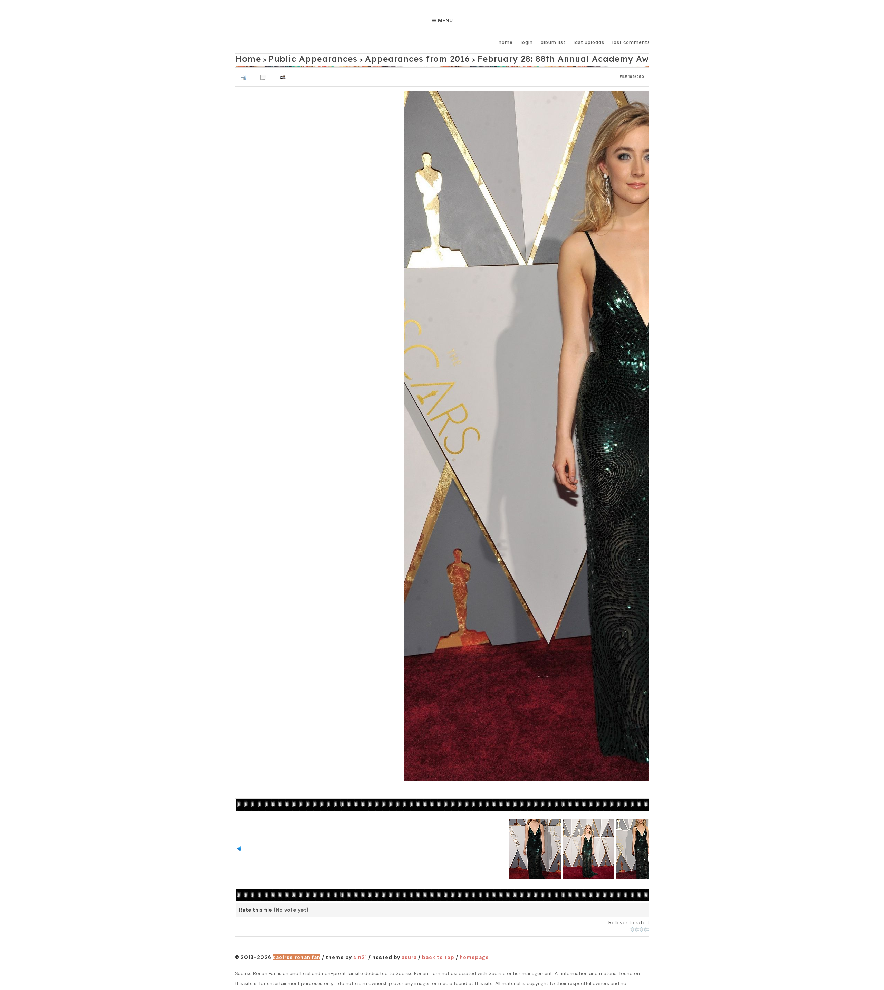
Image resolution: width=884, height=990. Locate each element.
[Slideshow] (284, 73)
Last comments (631, 42)
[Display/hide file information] (265, 73)
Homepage (474, 955)
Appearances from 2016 (377, 57)
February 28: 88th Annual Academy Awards (498, 57)
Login (527, 42)
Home (506, 42)
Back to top (438, 955)
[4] (646, 927)
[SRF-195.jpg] (642, 433)
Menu (445, 20)
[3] (641, 927)
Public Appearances (296, 57)
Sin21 (360, 955)
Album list (553, 42)
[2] (637, 927)
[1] (632, 927)
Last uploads (589, 42)
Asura (409, 955)
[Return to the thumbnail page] (245, 73)
